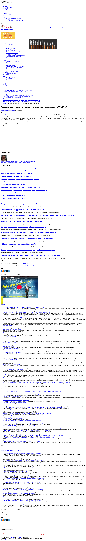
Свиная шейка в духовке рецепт (10, 359)
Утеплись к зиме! (10, 79)
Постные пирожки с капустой (13, 51)
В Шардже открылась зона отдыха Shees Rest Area (19, 244)
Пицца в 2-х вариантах (11, 65)
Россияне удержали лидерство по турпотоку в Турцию (15, 92)
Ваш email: (3, 525)
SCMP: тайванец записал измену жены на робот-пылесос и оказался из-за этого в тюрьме (23, 460)
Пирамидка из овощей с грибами (13, 62)
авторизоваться (24, 263)
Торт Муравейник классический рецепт (12, 329)
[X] (7, 271)
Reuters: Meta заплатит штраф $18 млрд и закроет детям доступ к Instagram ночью (21, 496)
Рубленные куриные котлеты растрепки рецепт (14, 357)
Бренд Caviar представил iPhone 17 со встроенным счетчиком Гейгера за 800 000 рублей (23, 478)
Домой (2, 103)
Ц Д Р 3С (31, 537)
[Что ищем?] (1, 1)
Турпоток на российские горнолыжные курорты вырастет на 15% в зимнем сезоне (31, 255)
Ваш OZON (6, 74)
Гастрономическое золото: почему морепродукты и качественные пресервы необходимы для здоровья (26, 312)
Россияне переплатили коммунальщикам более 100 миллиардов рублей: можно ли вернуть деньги (25, 423)
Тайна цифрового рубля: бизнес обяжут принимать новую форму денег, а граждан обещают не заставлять (27, 413)
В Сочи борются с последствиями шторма (13, 195)
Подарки (5, 6)
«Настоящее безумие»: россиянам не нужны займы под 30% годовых (19, 404)
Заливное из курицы (8, 340)
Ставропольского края (10, 114)
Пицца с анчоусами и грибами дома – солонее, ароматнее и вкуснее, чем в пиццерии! (23, 321)
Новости (5, 42)
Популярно (5, 13)
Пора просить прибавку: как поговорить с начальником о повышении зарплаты (21, 441)
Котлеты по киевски (8, 325)
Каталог (5, 43)
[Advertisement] (41, 141)
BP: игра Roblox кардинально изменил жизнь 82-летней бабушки (18, 464)
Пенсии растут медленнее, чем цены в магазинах (14, 402)
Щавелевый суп (9, 59)
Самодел (5, 15)
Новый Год (5, 82)
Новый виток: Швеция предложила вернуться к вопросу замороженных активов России (23, 409)
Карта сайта (6, 17)
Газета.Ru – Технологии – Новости (12, 450)
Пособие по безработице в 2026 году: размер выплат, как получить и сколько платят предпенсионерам (26, 430)
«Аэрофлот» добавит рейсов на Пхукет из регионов (15, 94)
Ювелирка (8, 14)
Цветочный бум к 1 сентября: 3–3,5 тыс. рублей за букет (16, 396)
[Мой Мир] (5, 271)
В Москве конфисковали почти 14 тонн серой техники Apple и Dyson (19, 467)
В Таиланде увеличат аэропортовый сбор (13, 198)
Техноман (5, 10)
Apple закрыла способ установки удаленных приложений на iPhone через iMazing (22, 453)
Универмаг (5, 8)
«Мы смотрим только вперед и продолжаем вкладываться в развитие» (19, 425)
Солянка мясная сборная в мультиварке (12, 352)
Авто (7, 12)
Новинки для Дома (10, 80)
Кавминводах (75, 114)
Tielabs (19, 537)
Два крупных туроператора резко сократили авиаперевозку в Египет (19, 98)
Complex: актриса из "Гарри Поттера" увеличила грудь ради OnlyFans (19, 493)
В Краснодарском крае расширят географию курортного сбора (23, 227)
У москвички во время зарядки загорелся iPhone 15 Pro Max (17, 471)
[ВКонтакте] (1, 271)
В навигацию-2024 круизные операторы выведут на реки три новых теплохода (21, 100)
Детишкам (8, 9)
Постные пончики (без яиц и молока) (14, 67)
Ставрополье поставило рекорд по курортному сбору (20, 204)
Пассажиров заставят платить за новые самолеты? (14, 418)
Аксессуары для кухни (11, 73)
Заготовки (5, 72)
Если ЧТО (5, 47)
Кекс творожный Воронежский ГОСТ (12, 348)
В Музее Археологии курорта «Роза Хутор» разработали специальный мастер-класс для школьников (37, 215)
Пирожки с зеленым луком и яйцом (14, 68)
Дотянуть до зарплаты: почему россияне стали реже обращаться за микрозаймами (22, 420)
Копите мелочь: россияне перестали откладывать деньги (16, 400)
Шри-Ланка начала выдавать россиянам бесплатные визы (16, 96)
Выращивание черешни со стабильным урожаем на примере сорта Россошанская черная (23, 307)
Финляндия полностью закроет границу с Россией (14, 91)
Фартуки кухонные (10, 78)
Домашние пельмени (8, 332)
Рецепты (5, 60)
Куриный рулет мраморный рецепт (11, 342)
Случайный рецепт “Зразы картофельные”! (16, 55)
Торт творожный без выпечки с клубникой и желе (14, 377)
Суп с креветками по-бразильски (13, 56)
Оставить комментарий (9, 110)
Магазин (5, 4)
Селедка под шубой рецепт (9, 374)
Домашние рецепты (9, 304)
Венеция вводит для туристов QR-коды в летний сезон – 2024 (23, 210)
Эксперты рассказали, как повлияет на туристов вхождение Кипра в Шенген (29, 232)
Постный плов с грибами (12, 53)
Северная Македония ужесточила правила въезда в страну (15, 162)
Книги (4, 45)
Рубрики (3, 447)
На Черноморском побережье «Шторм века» (13, 97)
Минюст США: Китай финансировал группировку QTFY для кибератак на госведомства (23, 489)
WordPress (11, 537)
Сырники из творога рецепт (9, 336)
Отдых (4, 83)
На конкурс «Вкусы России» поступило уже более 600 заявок (18, 161)
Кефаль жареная (9, 49)
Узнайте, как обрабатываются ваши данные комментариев (38, 265)
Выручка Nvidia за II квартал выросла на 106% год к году (16, 475)
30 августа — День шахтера (9, 432)
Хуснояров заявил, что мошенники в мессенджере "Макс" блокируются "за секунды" (22, 482)
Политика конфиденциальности (13, 18)
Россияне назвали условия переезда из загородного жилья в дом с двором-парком (22, 394)
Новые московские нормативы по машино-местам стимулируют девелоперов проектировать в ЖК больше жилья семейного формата (33, 435)
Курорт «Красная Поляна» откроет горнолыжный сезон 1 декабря (18, 90)
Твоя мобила (9, 7)
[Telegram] (9, 271)
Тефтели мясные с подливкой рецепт (11, 364)
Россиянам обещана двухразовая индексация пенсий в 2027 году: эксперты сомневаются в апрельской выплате (28, 437)
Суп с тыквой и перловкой (12, 57)
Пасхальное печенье (10, 70)
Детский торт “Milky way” (12, 48)
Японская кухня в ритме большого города (13, 317)
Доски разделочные (10, 77)
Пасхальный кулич (10, 50)
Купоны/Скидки (9, 44)
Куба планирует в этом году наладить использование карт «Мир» (18, 95)
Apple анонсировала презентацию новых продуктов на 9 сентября (18, 485)
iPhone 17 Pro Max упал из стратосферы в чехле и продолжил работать (19, 456)
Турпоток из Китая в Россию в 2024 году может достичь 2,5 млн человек (27, 238)
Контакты (8, 19)
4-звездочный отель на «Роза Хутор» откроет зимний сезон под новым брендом (21, 101)
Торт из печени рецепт (8, 346)
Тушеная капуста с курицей (12, 61)
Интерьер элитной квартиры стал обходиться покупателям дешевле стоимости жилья (22, 415)
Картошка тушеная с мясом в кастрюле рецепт (14, 369)
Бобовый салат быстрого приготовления (15, 63)
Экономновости (8, 388)
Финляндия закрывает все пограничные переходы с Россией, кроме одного (28, 250)
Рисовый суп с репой (11, 54)
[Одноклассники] (3, 271)
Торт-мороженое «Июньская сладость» (15, 66)
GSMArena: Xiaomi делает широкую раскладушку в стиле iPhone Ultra (19, 504)
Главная (5, 40)
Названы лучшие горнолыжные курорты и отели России (21, 221)
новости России (17, 127)
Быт (4, 76)
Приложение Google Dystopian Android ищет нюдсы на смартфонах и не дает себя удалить (23, 500)
